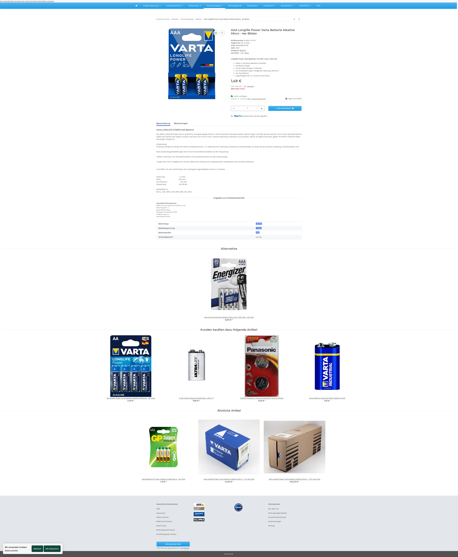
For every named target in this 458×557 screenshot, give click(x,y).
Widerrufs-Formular (164, 521)
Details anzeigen (11, 550)
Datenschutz (161, 526)
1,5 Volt (258, 228)
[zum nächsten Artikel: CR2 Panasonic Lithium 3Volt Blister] (294, 19)
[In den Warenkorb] (158, 27)
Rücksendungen (274, 521)
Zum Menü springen (46, 1)
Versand (250, 86)
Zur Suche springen (30, 1)
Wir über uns (273, 509)
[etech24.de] (136, 6)
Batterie (243, 50)
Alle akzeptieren (52, 549)
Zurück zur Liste (163, 19)
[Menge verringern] (233, 108)
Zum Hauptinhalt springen (11, 1)
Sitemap (271, 526)
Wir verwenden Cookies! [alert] (16, 547)
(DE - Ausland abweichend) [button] (257, 99)
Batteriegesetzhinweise (165, 530)
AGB (158, 509)
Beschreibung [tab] (163, 123)
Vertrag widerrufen (173, 544)
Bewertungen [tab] (181, 123)
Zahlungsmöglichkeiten (277, 513)
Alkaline (258, 224)
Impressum (160, 513)
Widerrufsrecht (162, 517)
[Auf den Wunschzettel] (222, 33)
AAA (257, 232)
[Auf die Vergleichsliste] (216, 33)
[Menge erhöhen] (261, 108)
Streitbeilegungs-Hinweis (166, 534)
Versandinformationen (277, 517)
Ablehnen (37, 549)
